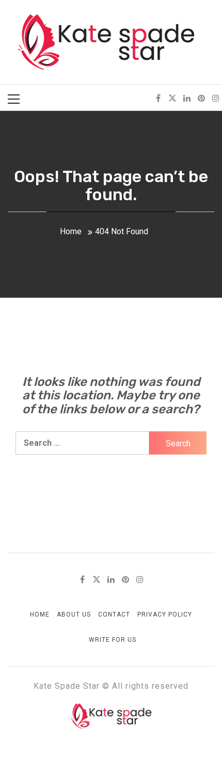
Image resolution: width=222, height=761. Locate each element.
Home (40, 614)
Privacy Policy (164, 614)
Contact (114, 614)
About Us (74, 614)
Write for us (112, 639)
